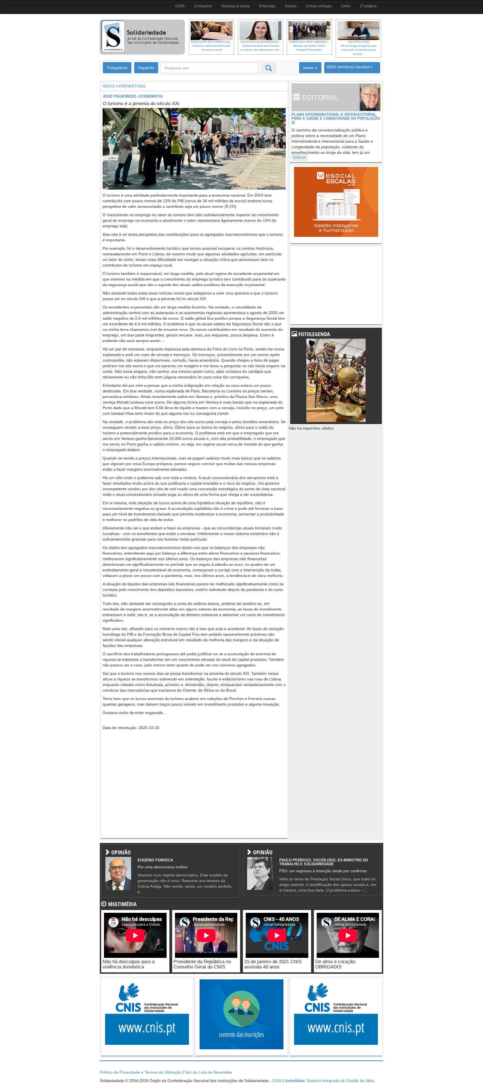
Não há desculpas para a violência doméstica (129, 964)
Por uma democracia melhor (163, 867)
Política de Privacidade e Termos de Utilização (140, 1072)
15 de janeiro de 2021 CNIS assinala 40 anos (273, 964)
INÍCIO (109, 86)
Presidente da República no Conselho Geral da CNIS (202, 964)
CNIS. (180, 6)
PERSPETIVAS (132, 86)
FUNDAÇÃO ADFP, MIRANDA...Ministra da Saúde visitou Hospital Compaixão (309, 45)
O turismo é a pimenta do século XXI (141, 103)
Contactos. (203, 6)
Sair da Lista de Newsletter (208, 1072)
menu (308, 67)
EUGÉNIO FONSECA (155, 860)
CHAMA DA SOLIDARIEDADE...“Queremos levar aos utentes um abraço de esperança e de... (260, 45)
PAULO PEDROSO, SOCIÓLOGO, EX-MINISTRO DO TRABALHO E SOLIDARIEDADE (323, 862)
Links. (346, 6)
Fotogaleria (117, 67)
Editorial (299, 157)
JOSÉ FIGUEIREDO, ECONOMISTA (133, 96)
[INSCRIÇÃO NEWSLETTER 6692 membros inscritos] (352, 67)
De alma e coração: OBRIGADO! (335, 964)
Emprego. (267, 6)
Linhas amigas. (319, 6)
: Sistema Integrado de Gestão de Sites (329, 1080)
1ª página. (369, 6)
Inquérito (146, 67)
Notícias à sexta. (236, 6)
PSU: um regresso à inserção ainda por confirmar (323, 871)
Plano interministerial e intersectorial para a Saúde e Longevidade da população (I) (336, 118)
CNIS (276, 1080)
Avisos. (291, 6)
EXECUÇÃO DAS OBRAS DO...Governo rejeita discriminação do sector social (211, 45)
